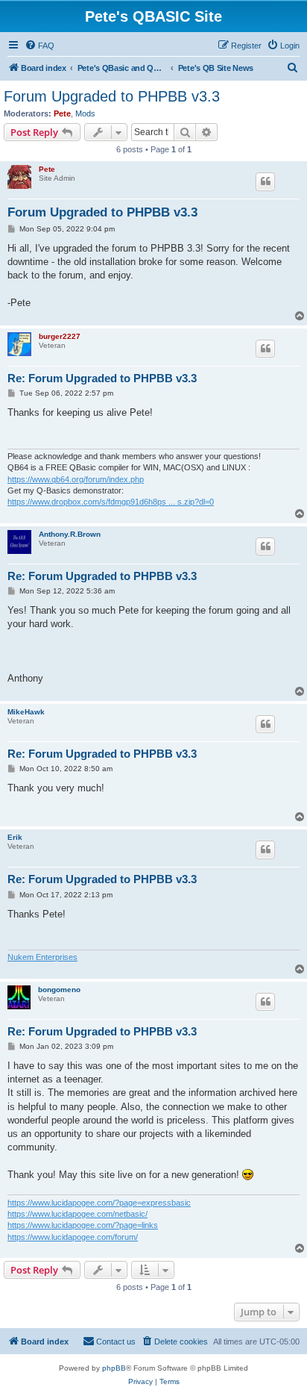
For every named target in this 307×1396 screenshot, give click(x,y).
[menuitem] (39, 45)
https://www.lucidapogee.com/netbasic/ (77, 1213)
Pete (62, 113)
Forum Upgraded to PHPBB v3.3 (112, 96)
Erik (14, 837)
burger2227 (59, 336)
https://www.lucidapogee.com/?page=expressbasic (99, 1202)
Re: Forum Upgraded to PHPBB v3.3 (102, 378)
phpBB (114, 1368)
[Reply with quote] (265, 181)
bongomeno (59, 989)
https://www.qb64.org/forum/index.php (75, 479)
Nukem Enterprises (42, 957)
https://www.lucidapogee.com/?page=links (82, 1225)
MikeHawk (26, 712)
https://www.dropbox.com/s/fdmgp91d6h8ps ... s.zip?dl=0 (110, 501)
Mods (85, 113)
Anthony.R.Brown (70, 534)
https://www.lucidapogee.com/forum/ (72, 1237)
